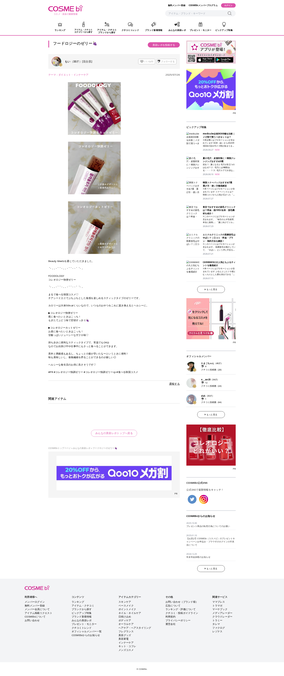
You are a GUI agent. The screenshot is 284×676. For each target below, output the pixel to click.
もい (68, 61)
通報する (174, 384)
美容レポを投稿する (164, 45)
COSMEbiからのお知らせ (200, 516)
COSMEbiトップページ (59, 448)
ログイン (228, 5)
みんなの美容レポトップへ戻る (114, 433)
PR (176, 493)
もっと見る (211, 289)
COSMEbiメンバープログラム (203, 5)
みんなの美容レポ (81, 448)
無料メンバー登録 (176, 5)
